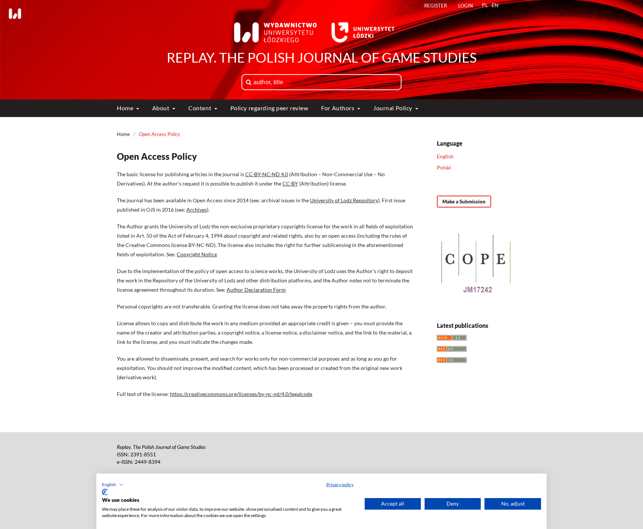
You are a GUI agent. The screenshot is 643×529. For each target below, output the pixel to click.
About (161, 107)
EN (495, 5)
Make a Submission (464, 202)
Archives (196, 209)
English (445, 156)
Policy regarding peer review (269, 107)
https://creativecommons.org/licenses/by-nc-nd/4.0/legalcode (241, 394)
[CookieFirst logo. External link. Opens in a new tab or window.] (105, 492)
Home (126, 107)
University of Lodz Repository (344, 200)
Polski (444, 167)
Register (435, 6)
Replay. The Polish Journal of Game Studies (322, 57)
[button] (113, 485)
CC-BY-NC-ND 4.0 (266, 174)
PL (485, 5)
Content (200, 107)
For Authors (338, 107)
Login (465, 6)
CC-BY (290, 183)
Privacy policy (340, 484)
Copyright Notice (197, 254)
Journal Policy (393, 107)
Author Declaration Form (256, 289)
